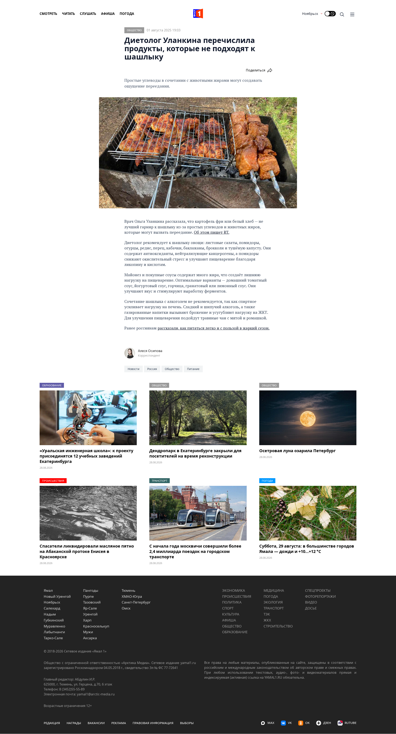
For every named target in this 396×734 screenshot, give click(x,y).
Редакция (52, 723)
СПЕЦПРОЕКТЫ (318, 590)
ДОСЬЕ (311, 608)
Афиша (108, 13)
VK (290, 723)
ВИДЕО (311, 602)
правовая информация (153, 723)
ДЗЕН (327, 723)
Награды (74, 723)
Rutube (350, 723)
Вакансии (96, 723)
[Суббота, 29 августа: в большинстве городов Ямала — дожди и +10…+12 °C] (307, 513)
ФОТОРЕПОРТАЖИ (320, 596)
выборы (187, 723)
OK (307, 723)
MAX (271, 723)
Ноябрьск (310, 13)
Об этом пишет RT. (211, 232)
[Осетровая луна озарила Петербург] (307, 417)
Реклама (118, 723)
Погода (127, 13)
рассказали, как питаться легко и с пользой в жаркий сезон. (214, 328)
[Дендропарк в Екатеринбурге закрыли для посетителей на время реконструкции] (197, 417)
